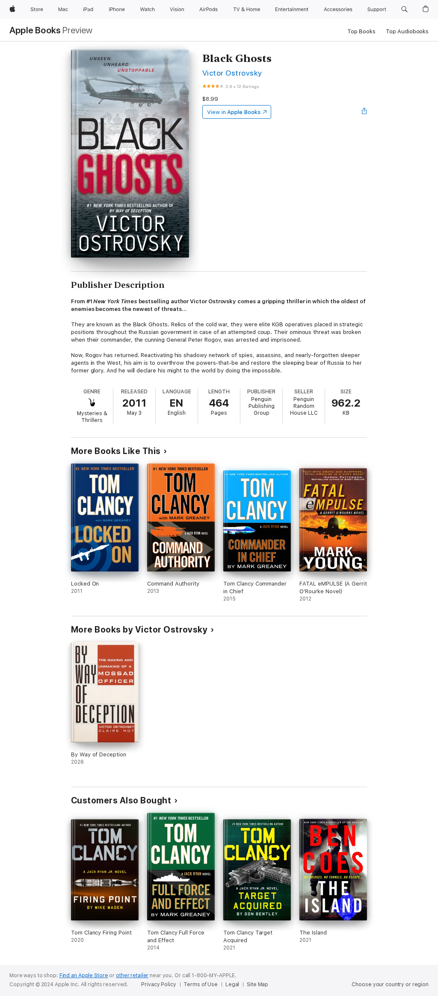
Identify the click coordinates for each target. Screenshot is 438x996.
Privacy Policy (158, 984)
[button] (404, 9)
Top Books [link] (361, 31)
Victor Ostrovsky (232, 72)
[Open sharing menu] (364, 112)
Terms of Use (200, 984)
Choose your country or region (390, 984)
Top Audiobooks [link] (407, 31)
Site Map (257, 984)
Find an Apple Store (83, 975)
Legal (232, 984)
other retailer (132, 975)
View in (233, 112)
